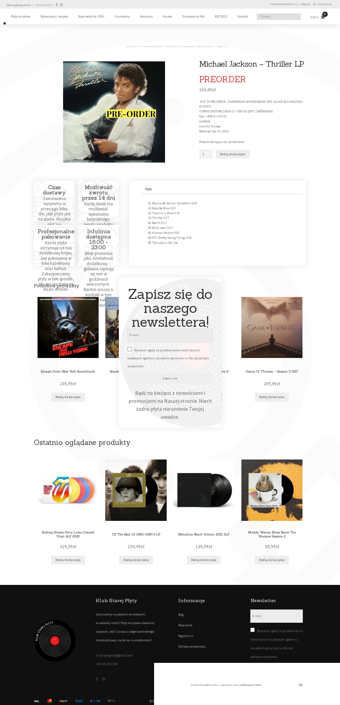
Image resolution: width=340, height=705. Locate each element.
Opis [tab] (148, 189)
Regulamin (185, 636)
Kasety (167, 17)
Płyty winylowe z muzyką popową (180, 46)
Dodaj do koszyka (232, 154)
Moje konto (185, 625)
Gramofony (122, 17)
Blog (181, 615)
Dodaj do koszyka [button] (68, 397)
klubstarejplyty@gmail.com (19, 5)
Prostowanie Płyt (193, 17)
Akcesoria (146, 17)
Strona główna (132, 46)
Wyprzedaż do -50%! (91, 17)
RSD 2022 (221, 17)
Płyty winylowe (21, 17)
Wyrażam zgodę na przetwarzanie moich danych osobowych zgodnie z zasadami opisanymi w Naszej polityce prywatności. (168, 358)
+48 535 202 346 (43, 5)
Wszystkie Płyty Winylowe (152, 46)
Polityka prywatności (192, 647)
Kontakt (242, 17)
